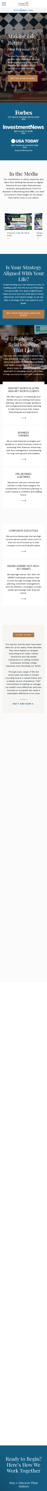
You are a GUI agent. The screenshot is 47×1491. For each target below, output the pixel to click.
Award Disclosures (23, 150)
